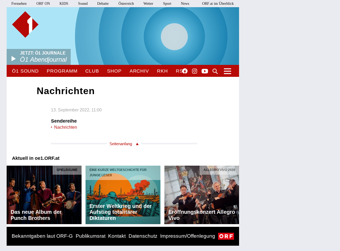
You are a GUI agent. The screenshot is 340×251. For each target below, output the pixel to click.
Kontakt (117, 236)
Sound (83, 4)
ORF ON (43, 4)
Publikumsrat (90, 236)
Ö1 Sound (25, 71)
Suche (215, 71)
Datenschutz (143, 236)
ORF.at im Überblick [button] (218, 4)
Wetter (148, 4)
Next (235, 194)
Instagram (194, 71)
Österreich (126, 4)
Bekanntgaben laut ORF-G (42, 236)
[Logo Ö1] (25, 24)
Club (92, 71)
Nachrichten (65, 127)
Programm (62, 71)
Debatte (103, 4)
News (185, 4)
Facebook (185, 71)
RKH (162, 71)
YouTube (205, 71)
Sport (167, 4)
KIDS (64, 4)
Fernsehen (19, 4)
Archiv (139, 71)
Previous (11, 194)
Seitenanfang (120, 143)
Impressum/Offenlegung (187, 236)
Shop (114, 71)
